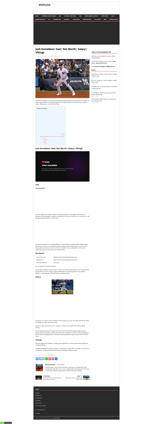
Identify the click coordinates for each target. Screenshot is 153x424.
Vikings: (45, 142)
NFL (60, 16)
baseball (78, 270)
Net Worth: (46, 139)
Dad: (45, 138)
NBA (80, 16)
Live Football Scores (40, 409)
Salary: (45, 141)
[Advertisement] (76, 33)
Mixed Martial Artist (91, 16)
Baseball (66, 19)
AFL (49, 19)
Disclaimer (37, 400)
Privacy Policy (38, 398)
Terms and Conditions (40, 405)
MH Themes (57, 418)
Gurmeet (48, 56)
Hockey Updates (40, 19)
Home (36, 16)
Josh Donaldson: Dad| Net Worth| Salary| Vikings (52, 136)
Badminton (57, 19)
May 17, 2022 (41, 56)
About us (37, 393)
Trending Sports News (49, 16)
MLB (105, 19)
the (36, 350)
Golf (112, 16)
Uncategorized (56, 56)
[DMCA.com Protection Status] (6, 423)
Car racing (76, 19)
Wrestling (105, 16)
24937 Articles (60, 364)
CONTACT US (38, 395)
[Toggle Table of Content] (62, 134)
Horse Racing (87, 19)
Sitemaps (37, 413)
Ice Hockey (97, 19)
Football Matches (70, 16)
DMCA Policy (38, 403)
